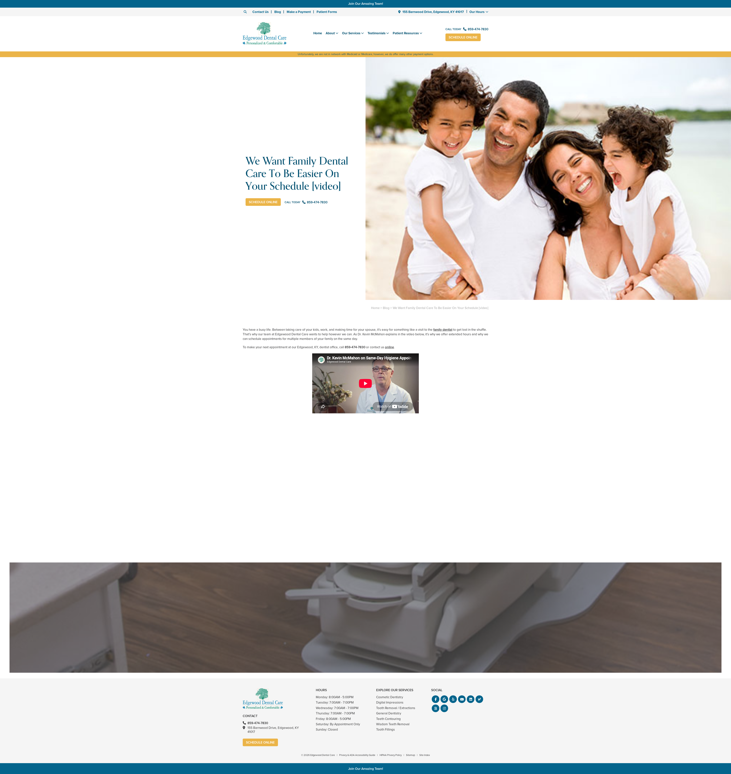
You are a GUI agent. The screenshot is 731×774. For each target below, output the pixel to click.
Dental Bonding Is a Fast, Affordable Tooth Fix (365, 531)
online (389, 347)
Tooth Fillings (385, 729)
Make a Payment (299, 12)
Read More (254, 541)
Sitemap (410, 755)
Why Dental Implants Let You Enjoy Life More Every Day (448, 531)
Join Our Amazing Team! (365, 3)
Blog (277, 12)
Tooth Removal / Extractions (395, 708)
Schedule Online (463, 37)
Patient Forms (327, 12)
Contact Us (260, 12)
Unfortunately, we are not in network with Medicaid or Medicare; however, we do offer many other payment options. (365, 54)
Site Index (424, 755)
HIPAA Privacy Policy (391, 755)
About (330, 33)
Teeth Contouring (388, 718)
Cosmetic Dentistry (389, 697)
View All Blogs (365, 558)
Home (317, 33)
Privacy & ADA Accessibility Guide (357, 755)
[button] (435, 699)
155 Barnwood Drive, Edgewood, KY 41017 (433, 12)
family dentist (442, 329)
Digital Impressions (389, 702)
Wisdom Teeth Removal (392, 724)
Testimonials (376, 33)
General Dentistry (388, 713)
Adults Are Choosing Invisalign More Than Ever (282, 531)
